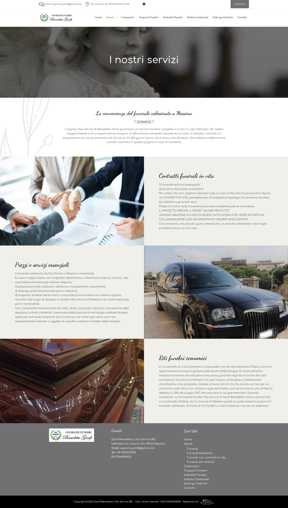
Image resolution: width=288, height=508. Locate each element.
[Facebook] (144, 4)
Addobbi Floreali (173, 17)
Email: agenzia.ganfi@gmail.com (63, 4)
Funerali (192, 448)
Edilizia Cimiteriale (197, 17)
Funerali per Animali (200, 461)
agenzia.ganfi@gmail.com (137, 448)
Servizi (110, 17)
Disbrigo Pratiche (223, 17)
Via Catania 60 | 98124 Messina (144, 443)
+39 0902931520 (126, 452)
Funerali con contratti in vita (206, 457)
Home (98, 17)
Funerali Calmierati (200, 453)
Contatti (242, 17)
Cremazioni (127, 17)
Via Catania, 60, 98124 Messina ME (109, 4)
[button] (240, 4)
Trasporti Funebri (149, 17)
